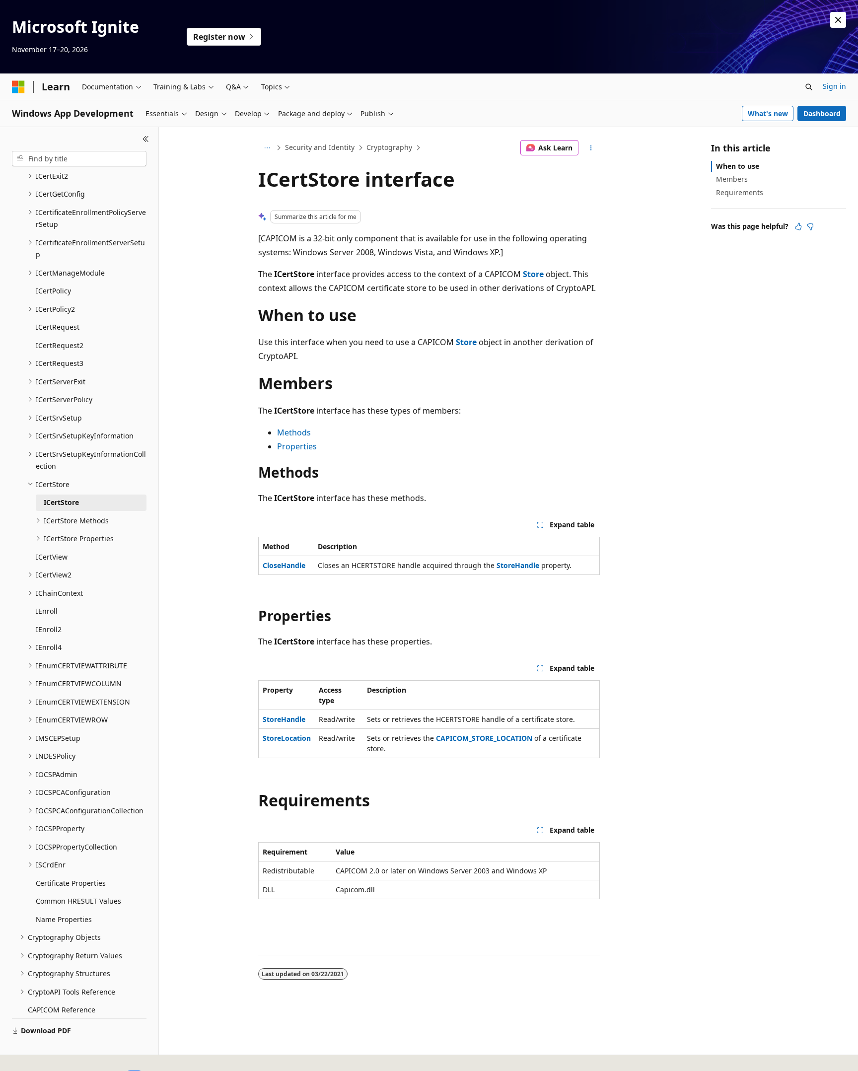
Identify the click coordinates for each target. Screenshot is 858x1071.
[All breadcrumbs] (267, 148)
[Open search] (809, 87)
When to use (737, 166)
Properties (297, 446)
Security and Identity (320, 147)
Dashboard (822, 113)
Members (732, 179)
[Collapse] (145, 139)
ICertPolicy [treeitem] (53, 290)
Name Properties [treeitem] (64, 919)
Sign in (834, 86)
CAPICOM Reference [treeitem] (61, 1009)
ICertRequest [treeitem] (57, 327)
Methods (294, 432)
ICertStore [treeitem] (61, 502)
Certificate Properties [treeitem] (71, 883)
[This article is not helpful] (810, 226)
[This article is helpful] (798, 226)
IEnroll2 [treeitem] (49, 629)
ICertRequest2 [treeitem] (59, 345)
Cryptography (389, 147)
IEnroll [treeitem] (47, 611)
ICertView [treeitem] (52, 557)
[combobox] (79, 159)
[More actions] (591, 148)
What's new (768, 113)
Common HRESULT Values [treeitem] (78, 901)
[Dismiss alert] (838, 20)
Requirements (739, 192)
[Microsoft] (18, 86)
